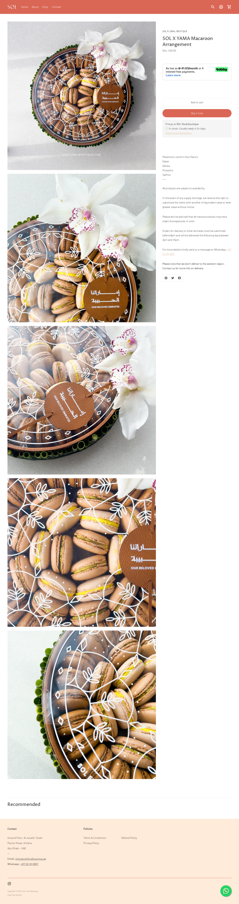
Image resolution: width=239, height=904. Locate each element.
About (35, 6)
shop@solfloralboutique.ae (30, 858)
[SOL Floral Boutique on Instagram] (9, 884)
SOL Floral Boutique (30, 891)
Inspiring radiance (14, 895)
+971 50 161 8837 (29, 864)
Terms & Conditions (94, 837)
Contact (56, 6)
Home (24, 6)
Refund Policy (129, 837)
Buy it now (197, 113)
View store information (178, 133)
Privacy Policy (91, 843)
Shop (45, 6)
